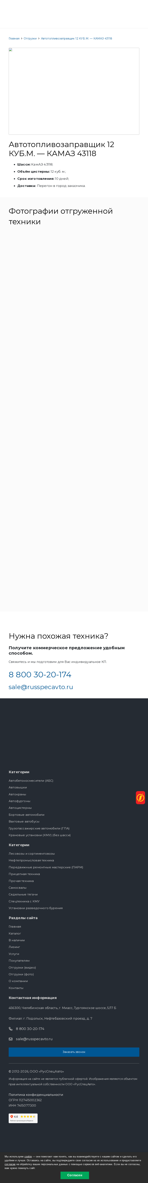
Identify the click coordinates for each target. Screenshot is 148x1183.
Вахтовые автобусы (24, 821)
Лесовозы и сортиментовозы (32, 853)
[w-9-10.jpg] (40, 258)
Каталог (15, 933)
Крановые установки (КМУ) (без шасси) (40, 835)
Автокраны (17, 794)
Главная (15, 926)
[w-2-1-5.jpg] (107, 418)
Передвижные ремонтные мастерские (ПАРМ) (46, 867)
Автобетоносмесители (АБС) (31, 780)
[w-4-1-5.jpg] (107, 471)
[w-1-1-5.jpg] (40, 418)
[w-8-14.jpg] (107, 578)
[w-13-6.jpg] (40, 365)
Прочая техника (21, 881)
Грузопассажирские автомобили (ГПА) (39, 828)
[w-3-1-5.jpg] (40, 471)
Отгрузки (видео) (22, 967)
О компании (18, 981)
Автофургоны (19, 801)
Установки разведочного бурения (36, 908)
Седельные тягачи (23, 894)
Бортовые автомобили (26, 815)
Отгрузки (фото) (21, 974)
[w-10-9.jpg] (107, 258)
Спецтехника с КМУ (24, 901)
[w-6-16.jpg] (107, 525)
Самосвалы (18, 887)
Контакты (16, 988)
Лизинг (14, 947)
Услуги (14, 954)
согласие (10, 1164)
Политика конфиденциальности (36, 1095)
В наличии (17, 940)
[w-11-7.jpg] (40, 312)
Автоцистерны (20, 808)
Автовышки (18, 787)
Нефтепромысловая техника (31, 860)
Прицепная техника (24, 874)
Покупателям (19, 960)
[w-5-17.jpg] (107, 365)
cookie (28, 1156)
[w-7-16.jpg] (40, 578)
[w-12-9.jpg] (107, 312)
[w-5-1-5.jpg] (40, 525)
